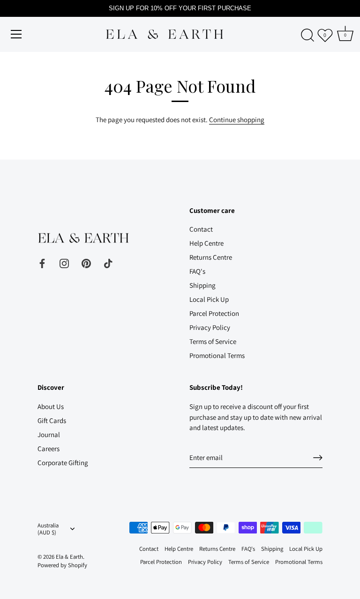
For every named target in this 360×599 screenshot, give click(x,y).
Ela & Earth (69, 557)
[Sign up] (317, 457)
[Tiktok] (108, 262)
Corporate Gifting (63, 462)
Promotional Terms (217, 355)
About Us (51, 406)
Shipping (202, 285)
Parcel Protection (214, 313)
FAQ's (197, 271)
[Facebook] (42, 262)
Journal (49, 434)
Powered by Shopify (62, 565)
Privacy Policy (209, 327)
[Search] (307, 35)
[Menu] (16, 34)
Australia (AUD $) (48, 529)
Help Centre (206, 243)
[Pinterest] (86, 262)
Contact (201, 229)
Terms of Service (212, 341)
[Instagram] (64, 262)
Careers (49, 448)
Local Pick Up (209, 299)
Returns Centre (210, 257)
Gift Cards (52, 420)
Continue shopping (236, 119)
